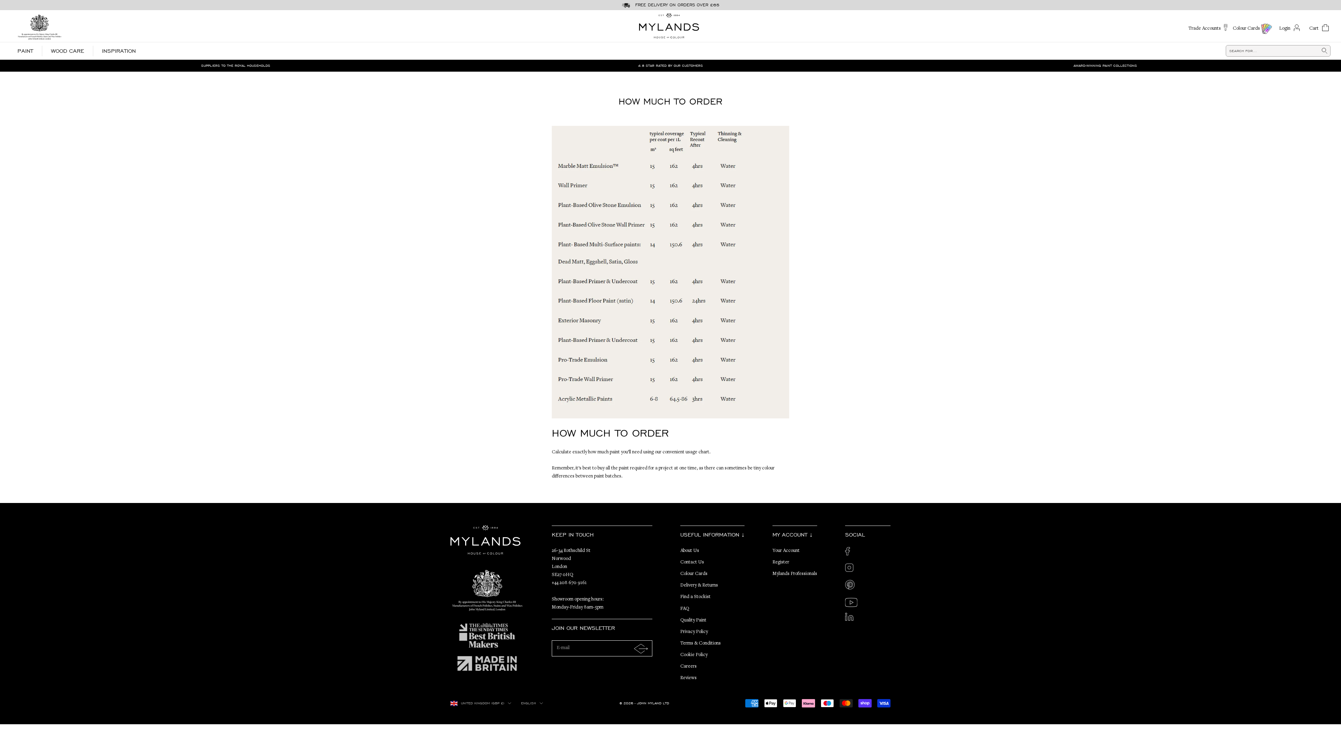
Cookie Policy (694, 655)
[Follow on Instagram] (851, 569)
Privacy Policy (694, 632)
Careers (688, 666)
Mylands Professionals (794, 573)
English (528, 703)
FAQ (684, 608)
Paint (25, 51)
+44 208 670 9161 (569, 583)
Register (780, 562)
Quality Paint (693, 620)
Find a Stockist (695, 597)
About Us (689, 550)
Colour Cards (694, 573)
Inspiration (119, 51)
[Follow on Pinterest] (851, 586)
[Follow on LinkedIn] (851, 619)
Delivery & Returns (699, 585)
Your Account (786, 550)
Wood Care (67, 51)
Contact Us (692, 562)
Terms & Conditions (700, 643)
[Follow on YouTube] (851, 602)
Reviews (688, 678)
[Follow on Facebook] (851, 553)
